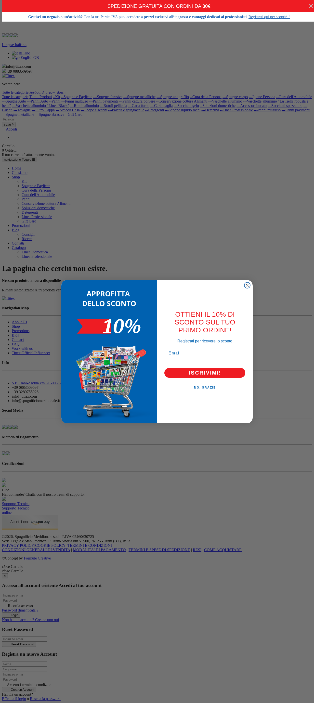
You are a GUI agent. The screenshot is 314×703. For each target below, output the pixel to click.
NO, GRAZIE (205, 387)
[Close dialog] (247, 285)
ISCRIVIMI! (205, 373)
